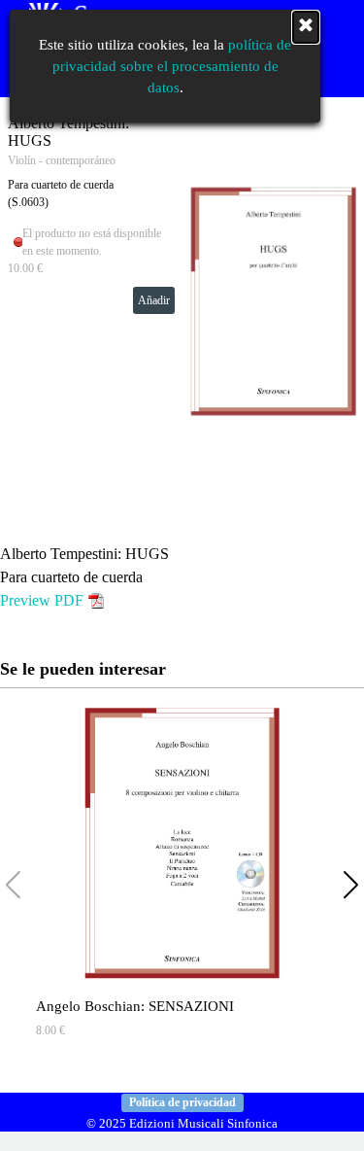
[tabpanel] (182, 577)
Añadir (154, 300)
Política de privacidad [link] (182, 1102)
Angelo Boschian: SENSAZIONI (135, 1006)
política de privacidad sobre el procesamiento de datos (172, 66)
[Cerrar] (305, 27)
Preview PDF (41, 600)
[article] (182, 301)
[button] (351, 885)
